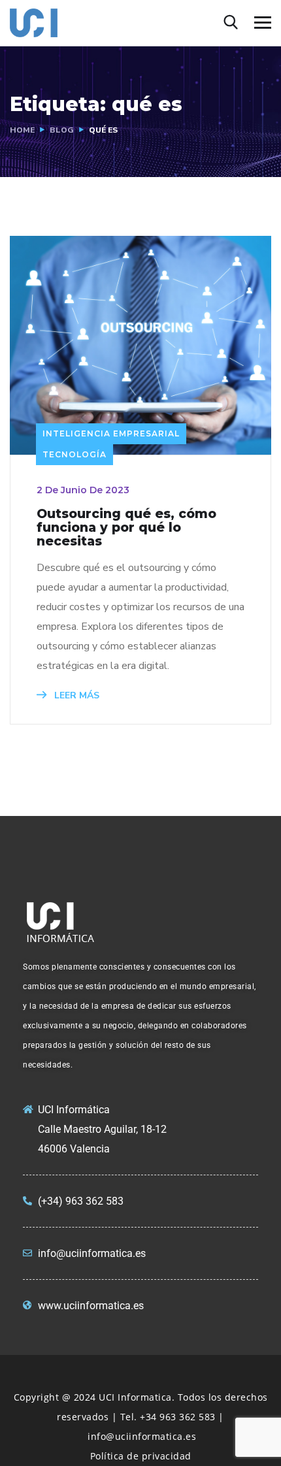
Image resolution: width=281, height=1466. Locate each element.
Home (22, 130)
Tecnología (74, 454)
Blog (62, 130)
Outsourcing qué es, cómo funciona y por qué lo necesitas (126, 527)
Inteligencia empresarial (111, 433)
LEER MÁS (75, 695)
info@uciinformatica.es (142, 1436)
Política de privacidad (140, 1456)
